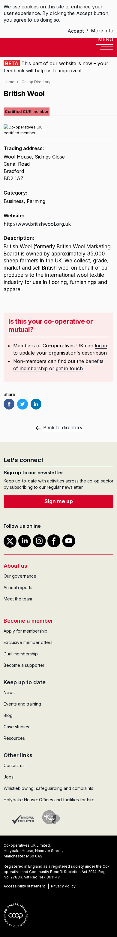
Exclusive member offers (28, 642)
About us (15, 566)
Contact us (14, 765)
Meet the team (18, 598)
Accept (76, 31)
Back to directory (62, 428)
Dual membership (21, 653)
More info (102, 31)
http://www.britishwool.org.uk (37, 224)
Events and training (22, 703)
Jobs (9, 776)
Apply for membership (25, 630)
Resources (14, 738)
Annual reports (18, 587)
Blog (8, 715)
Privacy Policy (63, 886)
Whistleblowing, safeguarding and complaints (48, 788)
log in (101, 346)
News (9, 692)
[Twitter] (22, 404)
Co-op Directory (36, 82)
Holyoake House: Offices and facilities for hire (49, 799)
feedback (14, 71)
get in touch (69, 368)
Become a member (28, 621)
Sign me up (58, 501)
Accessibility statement (24, 886)
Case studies (16, 726)
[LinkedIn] (36, 404)
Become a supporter (24, 665)
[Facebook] (9, 404)
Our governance (20, 576)
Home (9, 82)
